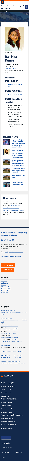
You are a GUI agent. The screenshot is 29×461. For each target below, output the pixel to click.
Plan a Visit (4, 292)
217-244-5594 (18, 357)
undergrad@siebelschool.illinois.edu (11, 312)
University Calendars (7, 409)
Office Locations (6, 287)
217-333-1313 (18, 355)
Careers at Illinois (6, 389)
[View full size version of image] (27, 14)
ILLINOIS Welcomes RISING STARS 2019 (17, 183)
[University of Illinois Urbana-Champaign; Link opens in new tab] (2, 2)
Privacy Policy (6, 443)
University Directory (7, 412)
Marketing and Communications (10, 361)
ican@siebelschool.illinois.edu (9, 326)
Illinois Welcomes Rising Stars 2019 (18, 176)
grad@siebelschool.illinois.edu (9, 320)
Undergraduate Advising (8, 310)
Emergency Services (7, 418)
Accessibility (5, 452)
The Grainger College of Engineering (11, 256)
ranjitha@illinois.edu (11, 68)
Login (3, 457)
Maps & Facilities (6, 289)
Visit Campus (5, 396)
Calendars (4, 281)
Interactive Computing (15, 94)
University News (6, 393)
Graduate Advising (6, 318)
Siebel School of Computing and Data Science (14, 234)
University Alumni (6, 402)
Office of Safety (5, 357)
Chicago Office (5, 345)
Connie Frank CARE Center (9, 425)
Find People (4, 283)
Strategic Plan (5, 291)
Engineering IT (5, 355)
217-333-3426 (9, 250)
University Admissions (8, 386)
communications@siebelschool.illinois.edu (13, 363)
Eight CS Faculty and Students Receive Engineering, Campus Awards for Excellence (18, 162)
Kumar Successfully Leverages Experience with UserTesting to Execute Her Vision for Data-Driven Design (18, 153)
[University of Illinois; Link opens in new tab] (7, 376)
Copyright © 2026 (7, 448)
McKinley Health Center (8, 422)
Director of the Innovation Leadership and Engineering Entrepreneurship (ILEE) (14, 208)
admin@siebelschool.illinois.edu (14, 252)
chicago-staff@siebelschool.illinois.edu (12, 351)
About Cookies (6, 438)
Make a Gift (8, 270)
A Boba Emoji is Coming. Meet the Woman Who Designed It (18, 170)
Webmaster (18, 452)
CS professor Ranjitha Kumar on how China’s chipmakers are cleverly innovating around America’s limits (18, 143)
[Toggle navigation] (26, 7)
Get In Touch (8, 265)
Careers (3, 285)
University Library (6, 428)
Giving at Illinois (6, 405)
